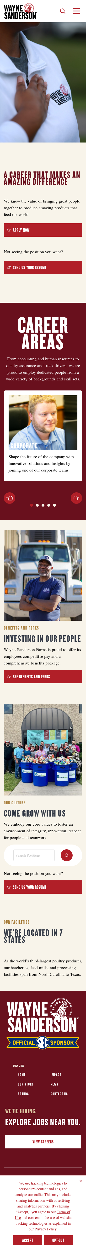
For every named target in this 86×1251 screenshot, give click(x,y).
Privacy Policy (45, 1228)
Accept (27, 1240)
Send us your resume (30, 267)
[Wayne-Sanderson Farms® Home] (43, 1025)
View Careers (43, 1142)
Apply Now (21, 230)
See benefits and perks (31, 677)
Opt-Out (58, 1240)
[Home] (20, 11)
